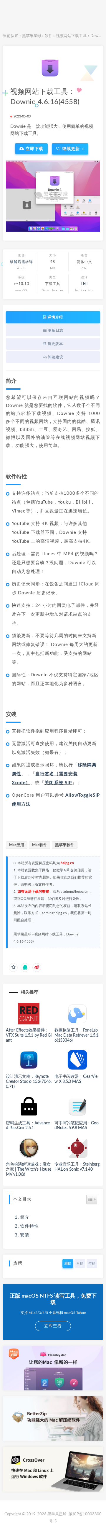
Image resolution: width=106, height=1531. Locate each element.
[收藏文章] (13, 967)
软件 (48, 36)
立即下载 (33, 148)
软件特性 (29, 1226)
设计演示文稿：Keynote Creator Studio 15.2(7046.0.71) (29, 1082)
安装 (24, 1235)
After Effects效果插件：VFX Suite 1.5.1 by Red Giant (29, 1035)
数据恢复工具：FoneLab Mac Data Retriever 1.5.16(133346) (76, 1035)
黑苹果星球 (31, 36)
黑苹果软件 (64, 845)
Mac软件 (39, 845)
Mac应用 (16, 845)
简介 (24, 1217)
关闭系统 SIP (58, 783)
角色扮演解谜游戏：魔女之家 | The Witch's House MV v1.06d (28, 1169)
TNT (84, 284)
